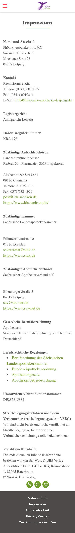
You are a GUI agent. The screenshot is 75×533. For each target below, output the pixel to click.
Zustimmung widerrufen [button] (37, 522)
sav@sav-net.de (15, 302)
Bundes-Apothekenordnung (34, 369)
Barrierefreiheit (37, 510)
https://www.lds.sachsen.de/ (25, 202)
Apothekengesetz (26, 374)
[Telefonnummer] (29, 484)
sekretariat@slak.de (19, 249)
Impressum (37, 504)
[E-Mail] (37, 484)
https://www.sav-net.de (21, 308)
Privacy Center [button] (37, 516)
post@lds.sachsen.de (20, 196)
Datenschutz (38, 498)
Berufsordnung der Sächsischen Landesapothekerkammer (35, 360)
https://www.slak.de (19, 255)
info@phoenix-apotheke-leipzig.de (43, 100)
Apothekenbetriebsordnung (34, 380)
